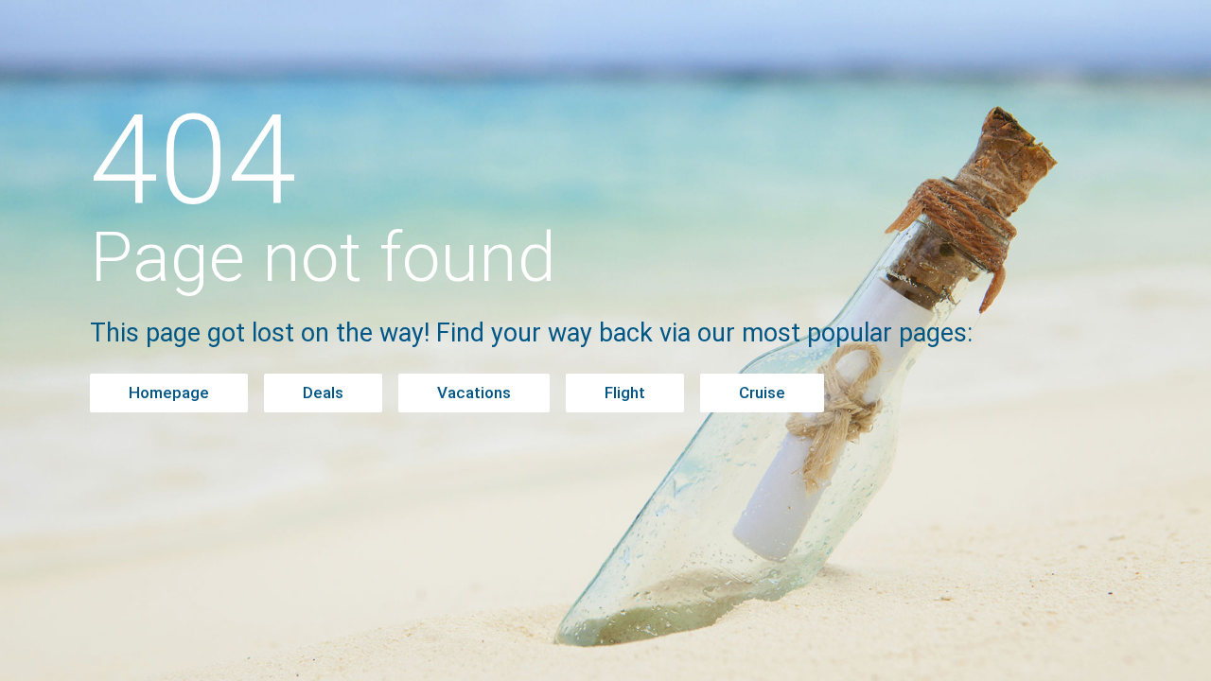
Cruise (762, 392)
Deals (323, 392)
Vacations (474, 392)
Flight (625, 392)
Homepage (169, 392)
